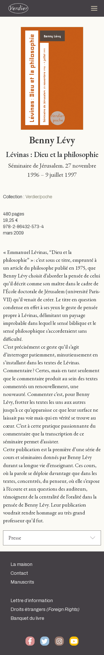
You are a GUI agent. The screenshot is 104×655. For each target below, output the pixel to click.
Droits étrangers (45, 609)
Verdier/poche (38, 196)
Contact (19, 573)
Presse (14, 537)
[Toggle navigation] (94, 8)
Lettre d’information (32, 600)
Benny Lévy (52, 139)
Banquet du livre (27, 618)
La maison (21, 564)
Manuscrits (22, 582)
